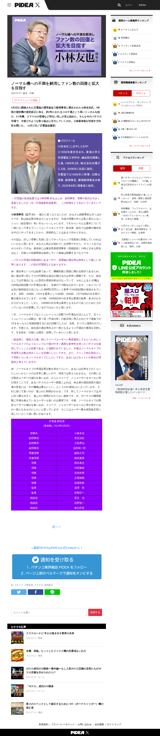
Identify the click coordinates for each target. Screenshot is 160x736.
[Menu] (11, 5)
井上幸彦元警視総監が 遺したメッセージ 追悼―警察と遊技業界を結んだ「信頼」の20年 (136, 198)
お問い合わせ (85, 724)
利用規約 (43, 724)
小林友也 (28, 585)
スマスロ (38, 585)
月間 (140, 168)
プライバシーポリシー (63, 724)
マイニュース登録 (28, 100)
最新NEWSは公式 (58, 547)
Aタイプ (19, 585)
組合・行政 (28, 93)
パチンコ (123, 93)
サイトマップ (114, 724)
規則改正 (48, 585)
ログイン (128, 5)
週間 (122, 168)
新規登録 (142, 5)
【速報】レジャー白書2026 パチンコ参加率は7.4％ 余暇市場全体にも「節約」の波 (136, 243)
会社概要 (99, 724)
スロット (141, 93)
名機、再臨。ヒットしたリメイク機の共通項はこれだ (56, 651)
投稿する (95, 612)
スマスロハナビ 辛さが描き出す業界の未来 (50, 633)
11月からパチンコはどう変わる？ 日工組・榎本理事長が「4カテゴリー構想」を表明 (136, 229)
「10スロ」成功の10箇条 (40, 686)
